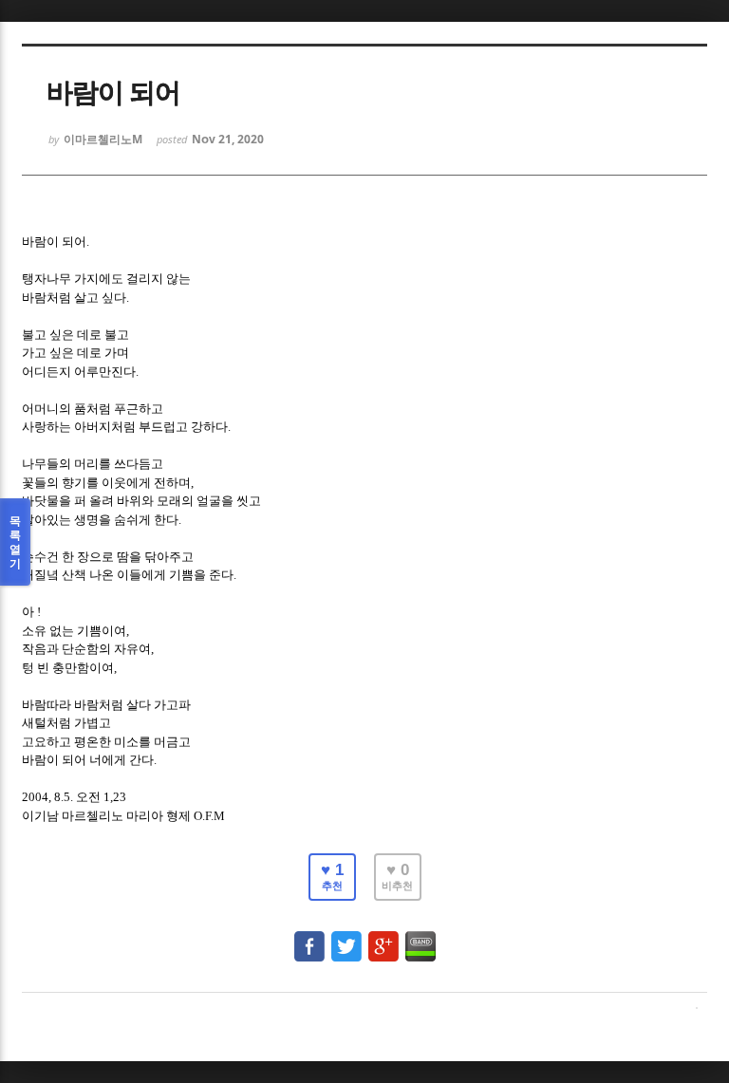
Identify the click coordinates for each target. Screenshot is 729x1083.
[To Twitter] (346, 937)
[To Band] (420, 937)
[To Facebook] (309, 937)
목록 (15, 542)
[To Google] (383, 937)
